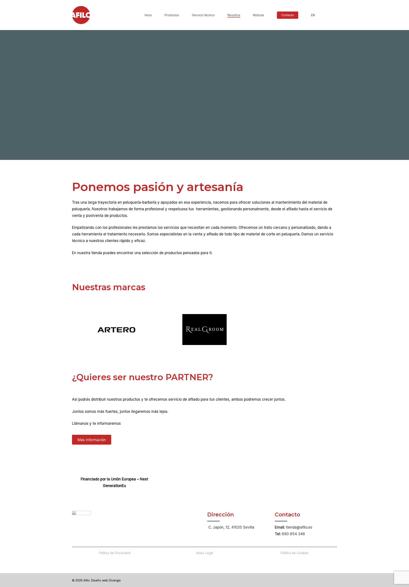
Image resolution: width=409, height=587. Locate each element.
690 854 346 (293, 534)
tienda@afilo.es (299, 527)
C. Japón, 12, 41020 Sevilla (231, 527)
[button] (91, 440)
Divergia (115, 580)
